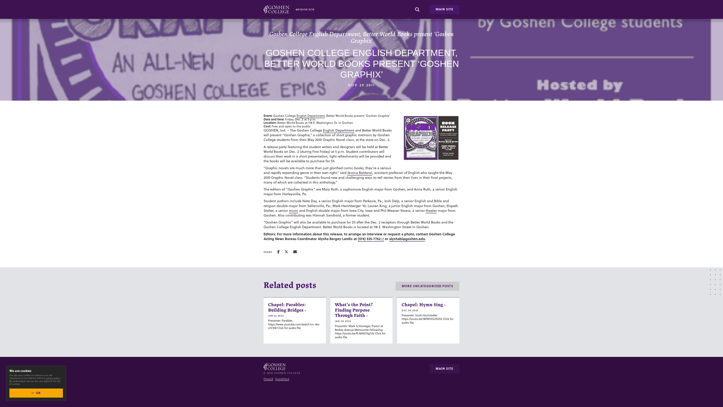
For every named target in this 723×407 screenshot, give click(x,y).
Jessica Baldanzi (359, 172)
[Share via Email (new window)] (295, 251)
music (293, 210)
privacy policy (53, 378)
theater (431, 210)
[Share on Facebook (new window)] (278, 251)
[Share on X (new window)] (286, 251)
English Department (311, 116)
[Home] (276, 9)
